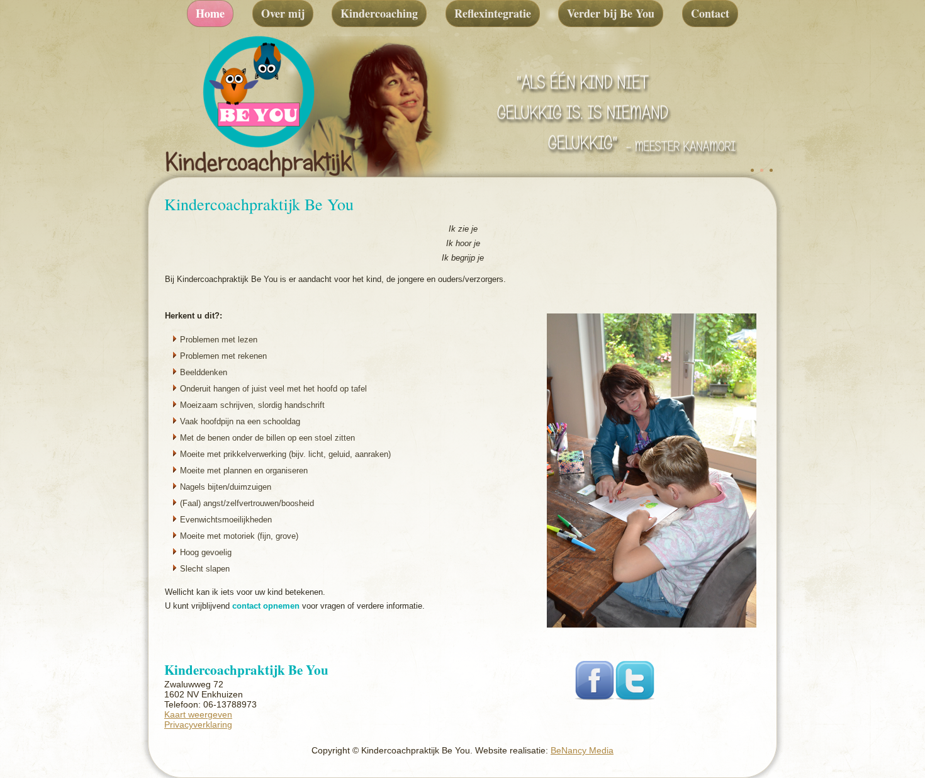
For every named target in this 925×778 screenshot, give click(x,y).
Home (210, 13)
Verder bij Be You (610, 13)
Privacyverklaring (198, 724)
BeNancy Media (582, 750)
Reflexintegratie (492, 13)
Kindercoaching (379, 13)
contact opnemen (266, 606)
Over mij (283, 13)
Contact (710, 13)
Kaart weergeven (198, 714)
